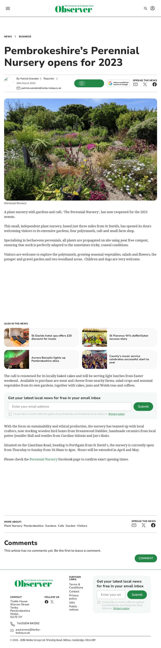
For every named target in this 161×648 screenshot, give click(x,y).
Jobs (72, 602)
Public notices (73, 608)
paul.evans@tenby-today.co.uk (28, 631)
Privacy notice (117, 413)
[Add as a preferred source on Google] (118, 83)
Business (25, 36)
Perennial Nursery (44, 459)
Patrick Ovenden (29, 78)
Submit (143, 406)
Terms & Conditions (76, 586)
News (8, 36)
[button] (8, 8)
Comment (146, 558)
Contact (74, 591)
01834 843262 (30, 623)
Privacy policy (74, 597)
